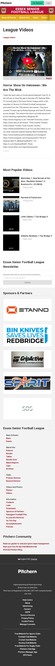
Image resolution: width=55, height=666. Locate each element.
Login (48, 3)
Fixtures (9, 450)
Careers (27, 609)
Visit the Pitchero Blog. (13, 550)
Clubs (35, 17)
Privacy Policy (27, 618)
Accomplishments (14, 524)
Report (48, 78)
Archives (10, 469)
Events (9, 441)
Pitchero (6, 3)
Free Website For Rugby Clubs (27, 646)
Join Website (37, 3)
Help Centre (27, 600)
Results (9, 454)
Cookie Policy (28, 621)
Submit (27, 282)
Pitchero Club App (27, 649)
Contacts (10, 502)
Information (11, 499)
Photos (44, 17)
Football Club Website (27, 637)
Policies (9, 527)
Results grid (11, 460)
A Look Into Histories (15, 518)
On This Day (11, 521)
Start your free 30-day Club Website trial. (20, 547)
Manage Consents (27, 624)
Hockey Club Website (27, 643)
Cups (8, 466)
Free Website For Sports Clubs (27, 634)
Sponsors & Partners (15, 511)
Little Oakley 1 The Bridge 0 (34, 217)
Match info (24, 17)
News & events (9, 17)
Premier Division (13, 478)
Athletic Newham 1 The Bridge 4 (36, 236)
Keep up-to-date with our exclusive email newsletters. (22, 274)
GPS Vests (27, 655)
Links (8, 505)
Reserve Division (13, 481)
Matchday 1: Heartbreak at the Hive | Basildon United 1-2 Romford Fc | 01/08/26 (35, 181)
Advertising (27, 606)
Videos (9, 493)
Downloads (11, 508)
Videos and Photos (14, 487)
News (8, 438)
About (27, 603)
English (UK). (28, 559)
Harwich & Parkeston (31, 197)
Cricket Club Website (27, 640)
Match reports (12, 463)
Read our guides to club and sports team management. (26, 544)
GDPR (27, 612)
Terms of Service (27, 615)
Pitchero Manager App (27, 652)
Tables (9, 457)
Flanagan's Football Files (16, 515)
